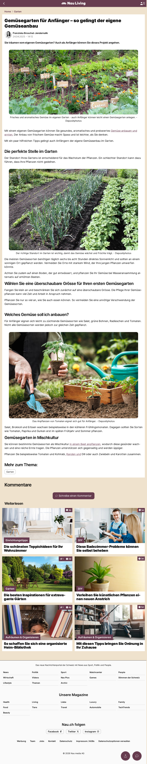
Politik (35, 672)
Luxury (93, 702)
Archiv (64, 683)
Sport (63, 672)
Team (32, 741)
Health (6, 702)
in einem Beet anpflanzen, (85, 444)
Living (35, 702)
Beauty (6, 712)
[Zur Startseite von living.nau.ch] (73, 3)
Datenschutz (66, 741)
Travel (64, 707)
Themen (36, 683)
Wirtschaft (8, 677)
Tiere (34, 707)
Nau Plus (65, 677)
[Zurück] (4, 3)
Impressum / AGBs (85, 741)
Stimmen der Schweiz (129, 677)
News (6, 672)
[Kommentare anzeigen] (137, 756)
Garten (18, 11)
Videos (35, 677)
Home (7, 11)
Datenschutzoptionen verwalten (114, 741)
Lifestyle (7, 683)
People (121, 672)
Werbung (21, 741)
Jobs (41, 741)
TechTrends (124, 707)
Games (93, 677)
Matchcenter (96, 672)
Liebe (63, 702)
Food (5, 707)
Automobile (95, 707)
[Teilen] (125, 756)
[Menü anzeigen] (142, 3)
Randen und (73, 454)
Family (121, 702)
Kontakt (52, 741)
